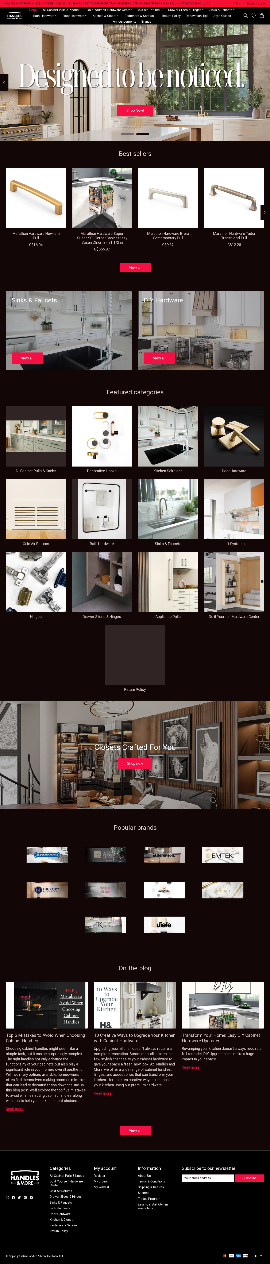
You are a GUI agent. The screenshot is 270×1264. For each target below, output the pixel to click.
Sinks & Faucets (168, 544)
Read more (15, 1109)
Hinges (36, 617)
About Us (144, 1176)
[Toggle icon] (245, 15)
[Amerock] (47, 855)
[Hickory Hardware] (47, 890)
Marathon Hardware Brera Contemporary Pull (168, 235)
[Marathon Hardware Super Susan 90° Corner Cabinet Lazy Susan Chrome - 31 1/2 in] (102, 198)
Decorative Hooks (102, 471)
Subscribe (249, 1178)
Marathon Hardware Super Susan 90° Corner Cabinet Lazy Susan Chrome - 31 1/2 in (102, 238)
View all (135, 267)
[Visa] (231, 1256)
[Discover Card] (245, 1256)
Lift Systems (234, 544)
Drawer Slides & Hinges (102, 617)
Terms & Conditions (151, 1181)
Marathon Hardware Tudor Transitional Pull (234, 235)
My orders (101, 1181)
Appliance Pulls (168, 617)
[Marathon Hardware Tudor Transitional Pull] (234, 198)
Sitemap (143, 1193)
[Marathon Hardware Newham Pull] (36, 198)
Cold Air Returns (36, 544)
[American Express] (238, 1256)
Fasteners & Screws (64, 1225)
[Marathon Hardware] (164, 890)
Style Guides (222, 16)
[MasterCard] (224, 1256)
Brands (146, 21)
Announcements (124, 21)
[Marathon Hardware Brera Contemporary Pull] (168, 198)
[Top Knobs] (105, 925)
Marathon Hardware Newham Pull (35, 235)
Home (33, 10)
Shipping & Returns (151, 1187)
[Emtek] (222, 855)
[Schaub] (222, 890)
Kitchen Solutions (168, 471)
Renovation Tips (197, 16)
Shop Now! (135, 110)
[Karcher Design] (105, 890)
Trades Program (149, 1199)
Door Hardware (234, 471)
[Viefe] (164, 925)
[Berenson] (164, 855)
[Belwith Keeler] (105, 855)
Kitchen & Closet (61, 1220)
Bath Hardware (102, 544)
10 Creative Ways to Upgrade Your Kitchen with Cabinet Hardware (135, 1038)
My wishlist (101, 1187)
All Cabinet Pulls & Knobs (35, 471)
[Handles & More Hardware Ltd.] (14, 16)
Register (99, 1176)
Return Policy (171, 16)
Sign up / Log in (256, 3)
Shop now (135, 763)
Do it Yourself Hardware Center (109, 10)
